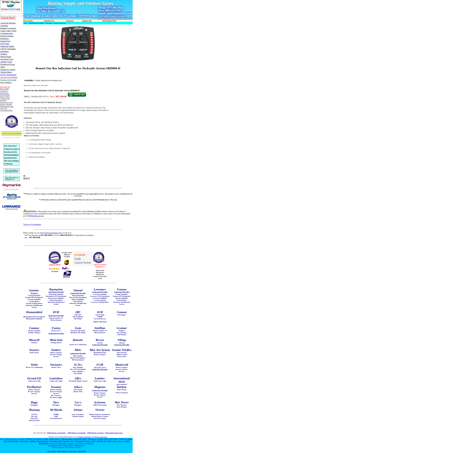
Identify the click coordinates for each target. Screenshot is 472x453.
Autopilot (22, 439)
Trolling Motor (118, 441)
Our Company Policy (56, 445)
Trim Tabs (48, 23)
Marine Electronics (101, 437)
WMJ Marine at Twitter (95, 433)
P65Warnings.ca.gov (36, 216)
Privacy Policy (68, 445)
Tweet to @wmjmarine (32, 224)
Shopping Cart (79, 445)
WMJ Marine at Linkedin (76, 433)
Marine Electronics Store (114, 433)
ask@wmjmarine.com (52, 233)
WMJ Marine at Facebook (56, 433)
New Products (89, 443)
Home (25, 23)
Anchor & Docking (11, 439)
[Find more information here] (449, 418)
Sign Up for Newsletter (12, 133)
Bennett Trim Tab (59, 23)
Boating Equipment (85, 437)
